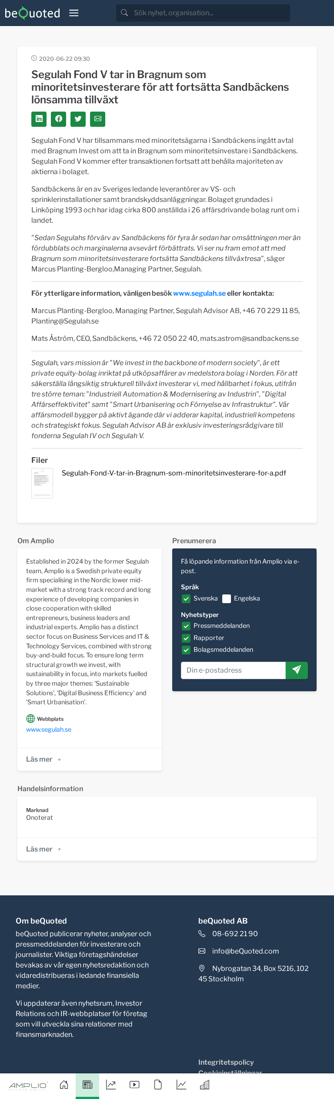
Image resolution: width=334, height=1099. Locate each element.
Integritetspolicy (226, 1062)
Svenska (206, 598)
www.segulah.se (48, 729)
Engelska (247, 598)
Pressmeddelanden (222, 626)
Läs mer (39, 759)
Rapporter (209, 638)
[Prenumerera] (296, 670)
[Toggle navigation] (74, 13)
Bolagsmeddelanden (223, 649)
